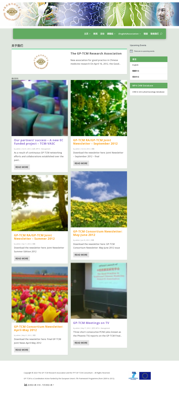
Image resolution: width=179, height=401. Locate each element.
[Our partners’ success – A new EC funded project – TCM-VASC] (40, 108)
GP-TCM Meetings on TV (91, 323)
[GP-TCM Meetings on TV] (99, 291)
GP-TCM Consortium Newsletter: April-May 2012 (38, 328)
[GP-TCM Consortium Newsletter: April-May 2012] (40, 294)
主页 (86, 33)
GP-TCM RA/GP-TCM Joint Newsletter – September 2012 (95, 141)
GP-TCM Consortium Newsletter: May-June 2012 (97, 233)
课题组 (110, 33)
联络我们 (155, 33)
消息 (33, 244)
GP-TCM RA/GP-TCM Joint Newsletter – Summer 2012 (34, 237)
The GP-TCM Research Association (96, 53)
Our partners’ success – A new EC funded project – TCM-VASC (38, 141)
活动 (102, 33)
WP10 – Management (43, 149)
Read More (21, 167)
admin (18, 149)
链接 (146, 33)
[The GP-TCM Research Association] (41, 62)
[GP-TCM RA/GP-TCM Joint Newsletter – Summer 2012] (40, 203)
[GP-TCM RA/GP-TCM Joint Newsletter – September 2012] (99, 108)
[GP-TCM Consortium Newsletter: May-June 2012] (99, 199)
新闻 (95, 33)
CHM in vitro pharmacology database (148, 92)
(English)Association (128, 33)
